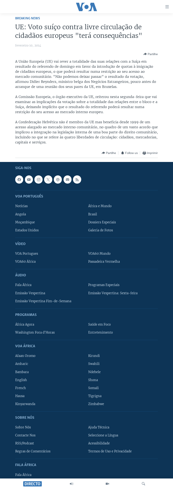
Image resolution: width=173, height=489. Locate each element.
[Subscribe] (68, 180)
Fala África (23, 285)
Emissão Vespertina (30, 293)
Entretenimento (100, 332)
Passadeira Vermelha (104, 262)
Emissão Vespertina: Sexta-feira (113, 293)
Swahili (94, 364)
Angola (20, 214)
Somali (93, 388)
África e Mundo (100, 206)
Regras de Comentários (32, 451)
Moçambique (25, 222)
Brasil (92, 214)
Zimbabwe (96, 404)
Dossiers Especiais (102, 222)
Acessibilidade (99, 443)
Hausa (19, 396)
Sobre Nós (23, 427)
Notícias (21, 206)
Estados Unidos (27, 230)
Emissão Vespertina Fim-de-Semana (43, 301)
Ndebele (94, 372)
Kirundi (94, 356)
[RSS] (77, 180)
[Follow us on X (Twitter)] (48, 180)
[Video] (107, 483)
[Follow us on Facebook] (19, 180)
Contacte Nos (25, 435)
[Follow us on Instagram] (38, 180)
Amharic (21, 364)
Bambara (22, 372)
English (21, 380)
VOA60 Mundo (99, 254)
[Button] (150, 54)
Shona (93, 380)
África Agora (24, 324)
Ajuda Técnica (98, 427)
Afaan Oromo (25, 356)
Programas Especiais (103, 285)
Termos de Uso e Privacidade (110, 451)
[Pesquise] (143, 483)
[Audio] (71, 483)
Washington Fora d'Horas (35, 332)
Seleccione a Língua (103, 435)
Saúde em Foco (99, 324)
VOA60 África (25, 262)
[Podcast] (58, 180)
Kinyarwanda (25, 404)
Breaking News (27, 18)
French (20, 388)
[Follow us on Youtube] (29, 180)
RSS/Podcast (24, 443)
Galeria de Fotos (100, 230)
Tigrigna (94, 396)
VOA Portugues (26, 254)
